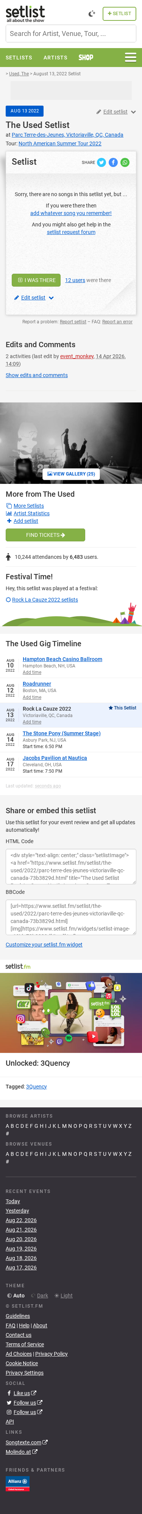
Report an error (117, 321)
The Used (24, 125)
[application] (71, 1013)
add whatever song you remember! (71, 213)
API (10, 1422)
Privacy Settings (25, 1373)
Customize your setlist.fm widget (44, 945)
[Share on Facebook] (114, 162)
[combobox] (71, 33)
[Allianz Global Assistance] (18, 1483)
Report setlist (73, 321)
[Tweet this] (102, 162)
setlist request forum (71, 232)
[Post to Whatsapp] (125, 162)
